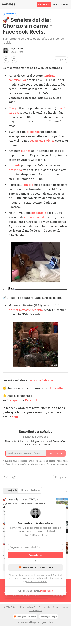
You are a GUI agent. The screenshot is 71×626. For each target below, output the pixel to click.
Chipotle (14, 165)
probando (33, 132)
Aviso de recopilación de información (42, 578)
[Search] (65, 490)
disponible (38, 213)
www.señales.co (41, 380)
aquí (15, 417)
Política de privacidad (36, 581)
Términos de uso (42, 574)
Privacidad (46, 607)
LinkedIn (56, 388)
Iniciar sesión (60, 4)
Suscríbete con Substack (38, 567)
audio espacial (34, 217)
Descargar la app (48, 616)
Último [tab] (24, 490)
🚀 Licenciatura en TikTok (20, 499)
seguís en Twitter (42, 140)
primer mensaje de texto (26, 310)
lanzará (27, 184)
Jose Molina (17, 49)
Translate (10, 13)
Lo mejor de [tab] (11, 490)
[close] (61, 509)
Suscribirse (44, 4)
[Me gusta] (6, 59)
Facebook (31, 400)
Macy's (13, 108)
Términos (57, 607)
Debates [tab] (35, 490)
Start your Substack (26, 616)
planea (26, 151)
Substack (22, 622)
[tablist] (22, 490)
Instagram (14, 400)
